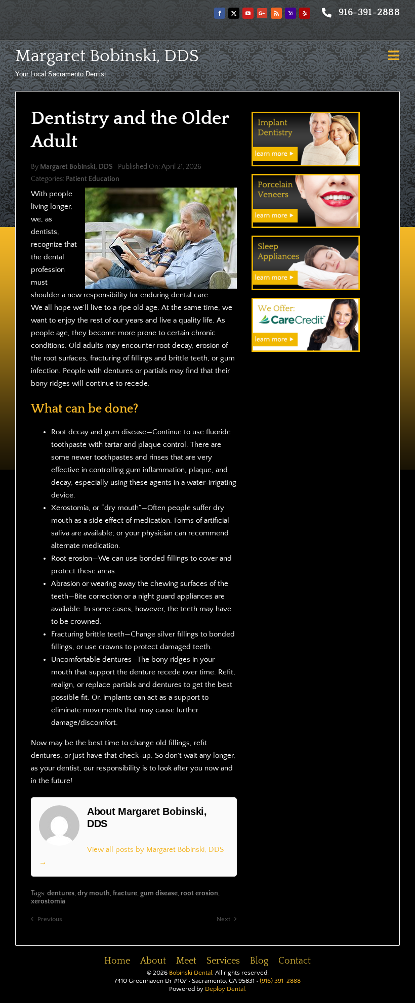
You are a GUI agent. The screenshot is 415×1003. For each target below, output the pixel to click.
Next (223, 919)
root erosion (199, 893)
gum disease (159, 893)
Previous (49, 919)
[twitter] (233, 13)
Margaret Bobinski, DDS (107, 56)
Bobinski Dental (190, 972)
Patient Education (92, 179)
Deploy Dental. (225, 988)
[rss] (276, 13)
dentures (60, 893)
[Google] (262, 13)
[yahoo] (290, 13)
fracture (125, 893)
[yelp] (304, 13)
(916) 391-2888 (280, 980)
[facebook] (219, 13)
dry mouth (93, 893)
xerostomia (48, 901)
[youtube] (248, 13)
